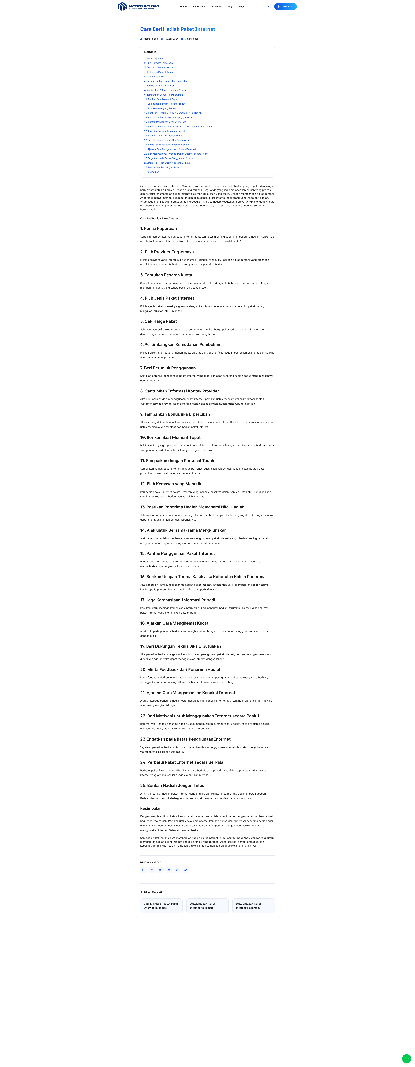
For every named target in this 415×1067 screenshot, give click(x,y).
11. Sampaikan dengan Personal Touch (164, 103)
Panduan (198, 6)
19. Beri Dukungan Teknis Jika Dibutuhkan (166, 140)
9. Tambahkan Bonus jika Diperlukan (163, 94)
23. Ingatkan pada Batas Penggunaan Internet (169, 158)
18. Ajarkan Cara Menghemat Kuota (163, 135)
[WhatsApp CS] (406, 1058)
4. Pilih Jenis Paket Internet (159, 72)
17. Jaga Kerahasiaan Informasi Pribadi (164, 131)
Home (183, 6)
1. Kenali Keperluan (154, 58)
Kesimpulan (153, 171)
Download (287, 6)
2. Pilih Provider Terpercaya (159, 62)
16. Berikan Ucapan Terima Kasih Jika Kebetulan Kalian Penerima (178, 126)
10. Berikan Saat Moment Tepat (161, 99)
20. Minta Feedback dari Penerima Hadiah (166, 144)
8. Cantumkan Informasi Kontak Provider (165, 90)
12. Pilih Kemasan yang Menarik (161, 108)
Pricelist (216, 6)
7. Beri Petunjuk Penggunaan (159, 85)
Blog (230, 6)
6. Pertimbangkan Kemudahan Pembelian (166, 81)
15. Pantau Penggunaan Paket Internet (165, 122)
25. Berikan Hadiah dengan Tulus (161, 167)
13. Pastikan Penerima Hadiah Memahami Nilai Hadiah (173, 112)
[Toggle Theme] (269, 6)
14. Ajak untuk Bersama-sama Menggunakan (168, 117)
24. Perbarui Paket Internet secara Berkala (167, 162)
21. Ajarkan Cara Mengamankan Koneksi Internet (170, 149)
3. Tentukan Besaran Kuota (158, 67)
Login (242, 6)
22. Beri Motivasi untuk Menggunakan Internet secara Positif (176, 153)
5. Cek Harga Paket (154, 76)
